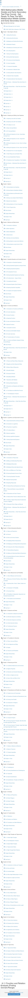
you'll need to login (19, 992)
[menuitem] (1, 3)
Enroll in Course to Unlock (14, 994)
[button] (1, 1)
